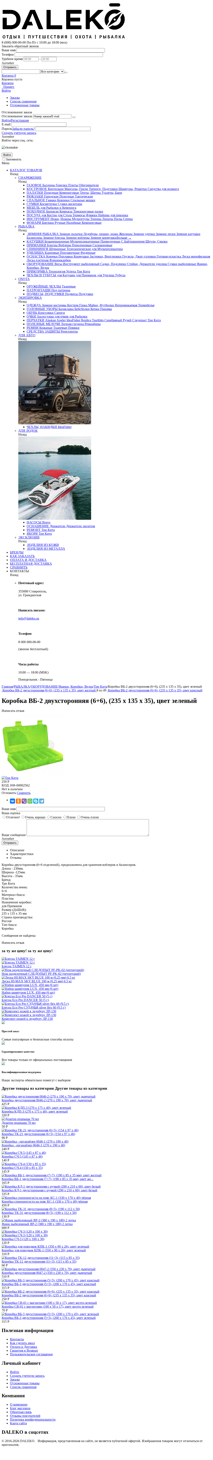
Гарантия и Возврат (24, 1350)
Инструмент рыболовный (80, 264)
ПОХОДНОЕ (36, 211)
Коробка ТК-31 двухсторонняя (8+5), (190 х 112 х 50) (39, 1213)
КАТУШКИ (35, 241)
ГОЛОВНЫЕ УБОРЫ (42, 309)
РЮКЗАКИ (35, 196)
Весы (58, 264)
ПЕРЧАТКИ (35, 320)
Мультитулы (80, 219)
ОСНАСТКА (36, 256)
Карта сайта (18, 1423)
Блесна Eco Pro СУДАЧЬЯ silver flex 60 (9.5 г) (34, 1007)
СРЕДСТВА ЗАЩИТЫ (43, 331)
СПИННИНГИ (37, 249)
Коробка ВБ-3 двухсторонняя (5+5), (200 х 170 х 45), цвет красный (49, 1284)
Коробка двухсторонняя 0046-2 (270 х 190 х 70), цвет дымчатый (47, 1100)
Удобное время (12, 59)
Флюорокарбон (59, 260)
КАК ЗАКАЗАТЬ (22, 556)
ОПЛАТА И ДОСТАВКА (28, 560)
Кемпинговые (68, 192)
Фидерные (87, 252)
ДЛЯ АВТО (26, 335)
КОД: (5, 785)
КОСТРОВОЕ (37, 189)
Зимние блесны (53, 237)
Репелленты (69, 331)
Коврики (63, 200)
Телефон (8, 54)
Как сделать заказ (22, 1343)
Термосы (78, 215)
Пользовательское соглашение (31, 1354)
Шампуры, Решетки (132, 189)
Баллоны (48, 185)
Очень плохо (90, 817)
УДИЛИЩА (35, 252)
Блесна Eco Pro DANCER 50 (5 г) (25, 1000)
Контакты (17, 1339)
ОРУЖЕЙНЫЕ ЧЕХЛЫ (44, 286)
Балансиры (34, 237)
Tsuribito (97, 320)
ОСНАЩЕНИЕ (38, 526)
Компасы (65, 211)
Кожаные (45, 327)
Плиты (72, 185)
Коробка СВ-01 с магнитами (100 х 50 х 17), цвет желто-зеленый (48, 1306)
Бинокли (52, 211)
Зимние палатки (71, 234)
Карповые (51, 252)
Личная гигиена (72, 324)
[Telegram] (41, 801)
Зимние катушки (188, 234)
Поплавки (65, 256)
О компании (18, 1404)
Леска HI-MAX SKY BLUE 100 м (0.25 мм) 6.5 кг (37, 981)
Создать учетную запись (19, 133)
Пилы (117, 219)
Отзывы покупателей (25, 1415)
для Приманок (85, 275)
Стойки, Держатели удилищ (146, 264)
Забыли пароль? (23, 128)
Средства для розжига (163, 189)
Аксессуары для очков (52, 316)
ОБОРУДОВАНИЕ (40, 264)
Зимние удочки (144, 234)
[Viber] (24, 801)
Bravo (45, 522)
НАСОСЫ (34, 522)
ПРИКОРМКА (37, 271)
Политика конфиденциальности (33, 1419)
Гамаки (50, 200)
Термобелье (146, 305)
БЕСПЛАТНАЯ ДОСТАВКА (31, 563)
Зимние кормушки (103, 237)
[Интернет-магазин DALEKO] (64, 38)
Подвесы (71, 294)
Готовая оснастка (168, 256)
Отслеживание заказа (17, 116)
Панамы (105, 309)
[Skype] (35, 801)
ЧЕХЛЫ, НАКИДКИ (42, 427)
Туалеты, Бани (111, 192)
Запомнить (13, 159)
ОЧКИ (31, 316)
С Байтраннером (132, 241)
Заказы (15, 97)
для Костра (49, 215)
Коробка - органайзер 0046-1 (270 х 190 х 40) (33, 1145)
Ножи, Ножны (60, 219)
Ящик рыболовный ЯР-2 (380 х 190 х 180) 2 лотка (37, 1224)
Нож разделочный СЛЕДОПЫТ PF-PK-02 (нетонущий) (41, 973)
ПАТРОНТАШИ (39, 290)
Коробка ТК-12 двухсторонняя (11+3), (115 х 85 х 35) (39, 1261)
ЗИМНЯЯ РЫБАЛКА (43, 234)
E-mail (6, 124)
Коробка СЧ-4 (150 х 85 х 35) (22, 1168)
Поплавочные (69, 252)
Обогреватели (88, 185)
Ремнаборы (92, 324)
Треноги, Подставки (103, 189)
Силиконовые (102, 245)
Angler (61, 320)
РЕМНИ (32, 327)
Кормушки (81, 256)
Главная (7, 686)
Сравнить (24, 793)
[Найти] (65, 72)
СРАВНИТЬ (18, 567)
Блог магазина (20, 1408)
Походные (50, 192)
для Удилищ (105, 275)
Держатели (57, 526)
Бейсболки (82, 309)
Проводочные (110, 241)
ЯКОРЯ (32, 533)
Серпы (127, 219)
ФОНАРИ (34, 222)
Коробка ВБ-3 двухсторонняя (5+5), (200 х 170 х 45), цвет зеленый (49, 1318)
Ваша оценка (11, 813)
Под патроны (60, 290)
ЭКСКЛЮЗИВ (29, 537)
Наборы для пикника (112, 215)
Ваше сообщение (14, 835)
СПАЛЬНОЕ (36, 200)
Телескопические (78, 249)
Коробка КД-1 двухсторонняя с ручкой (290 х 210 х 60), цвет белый (49, 1190)
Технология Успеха (62, 271)
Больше (124, 237)
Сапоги (59, 312)
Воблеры (64, 245)
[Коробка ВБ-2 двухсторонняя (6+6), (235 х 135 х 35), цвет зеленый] (33, 774)
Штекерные (57, 249)
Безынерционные (56, 241)
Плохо (71, 817)
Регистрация (20, 120)
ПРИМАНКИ (36, 245)
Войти (6, 120)
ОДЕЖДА (34, 305)
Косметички (48, 204)
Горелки (61, 185)
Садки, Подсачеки (112, 264)
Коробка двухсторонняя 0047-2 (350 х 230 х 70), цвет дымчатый (47, 1273)
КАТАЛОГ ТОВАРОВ (26, 170)
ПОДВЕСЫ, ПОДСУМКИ (45, 294)
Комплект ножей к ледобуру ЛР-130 (27, 1018)
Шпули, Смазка (156, 241)
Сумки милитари (69, 204)
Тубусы (119, 275)
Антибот (8, 63)
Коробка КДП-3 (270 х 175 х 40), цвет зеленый (35, 1111)
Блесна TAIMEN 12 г (17, 966)
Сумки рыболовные (181, 264)
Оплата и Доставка (23, 1347)
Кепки (94, 309)
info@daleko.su (28, 618)
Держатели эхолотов (80, 526)
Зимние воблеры (77, 237)
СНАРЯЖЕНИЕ (30, 177)
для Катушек (65, 275)
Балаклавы (66, 309)
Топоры (95, 219)
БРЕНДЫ (17, 552)
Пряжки (73, 327)
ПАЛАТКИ (35, 192)
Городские (51, 196)
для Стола (64, 215)
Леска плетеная (37, 260)
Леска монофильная (195, 256)
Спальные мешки (82, 200)
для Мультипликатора (107, 249)
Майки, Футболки (100, 305)
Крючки (51, 256)
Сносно (56, 817)
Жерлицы (125, 234)
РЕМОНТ (34, 530)
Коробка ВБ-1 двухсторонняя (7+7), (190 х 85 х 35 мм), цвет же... (47, 1179)
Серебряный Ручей (117, 320)
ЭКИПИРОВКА (30, 297)
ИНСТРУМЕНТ (38, 219)
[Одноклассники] (18, 801)
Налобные (73, 222)
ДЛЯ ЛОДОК (28, 430)
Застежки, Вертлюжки (105, 256)
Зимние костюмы (53, 305)
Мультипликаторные (84, 241)
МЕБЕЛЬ (33, 207)
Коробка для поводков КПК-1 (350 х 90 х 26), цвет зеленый (44, 1250)
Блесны (52, 245)
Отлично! (13, 817)
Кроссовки (45, 312)
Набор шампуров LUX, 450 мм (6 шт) (28, 992)
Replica (85, 320)
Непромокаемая (125, 305)
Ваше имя (9, 50)
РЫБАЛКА (26, 226)
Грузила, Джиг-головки (138, 256)
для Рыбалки (77, 316)
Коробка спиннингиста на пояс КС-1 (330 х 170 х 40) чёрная (45, 1201)
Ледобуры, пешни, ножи (100, 234)
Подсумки (85, 294)
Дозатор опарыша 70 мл (19, 1122)
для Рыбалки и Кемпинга (58, 207)
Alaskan (50, 320)
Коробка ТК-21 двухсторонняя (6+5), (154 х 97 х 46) (38, 1134)
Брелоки (47, 222)
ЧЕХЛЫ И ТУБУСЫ (41, 275)
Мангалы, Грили (76, 189)
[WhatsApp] (29, 801)
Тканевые (68, 286)
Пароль (7, 128)
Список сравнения (23, 101)
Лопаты (107, 219)
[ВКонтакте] (12, 801)
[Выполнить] (74, 117)
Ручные (60, 222)
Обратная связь (21, 1412)
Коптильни (55, 189)
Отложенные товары (25, 105)
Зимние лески (165, 234)
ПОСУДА (34, 215)
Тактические (83, 196)
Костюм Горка (76, 305)
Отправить (10, 67)
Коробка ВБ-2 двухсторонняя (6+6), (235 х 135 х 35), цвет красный (49, 1295)
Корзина (8, 83)
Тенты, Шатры (90, 192)
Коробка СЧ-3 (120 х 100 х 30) (23, 1239)
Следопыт (139, 320)
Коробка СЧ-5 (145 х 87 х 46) (22, 1156)
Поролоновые (81, 245)
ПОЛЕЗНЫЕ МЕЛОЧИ (43, 324)
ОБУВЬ (32, 312)
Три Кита (83, 271)
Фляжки (91, 215)
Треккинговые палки (87, 211)
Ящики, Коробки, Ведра (76, 686)
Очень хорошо (35, 817)
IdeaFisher (73, 320)
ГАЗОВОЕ (34, 185)
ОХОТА (24, 279)
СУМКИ (33, 204)
